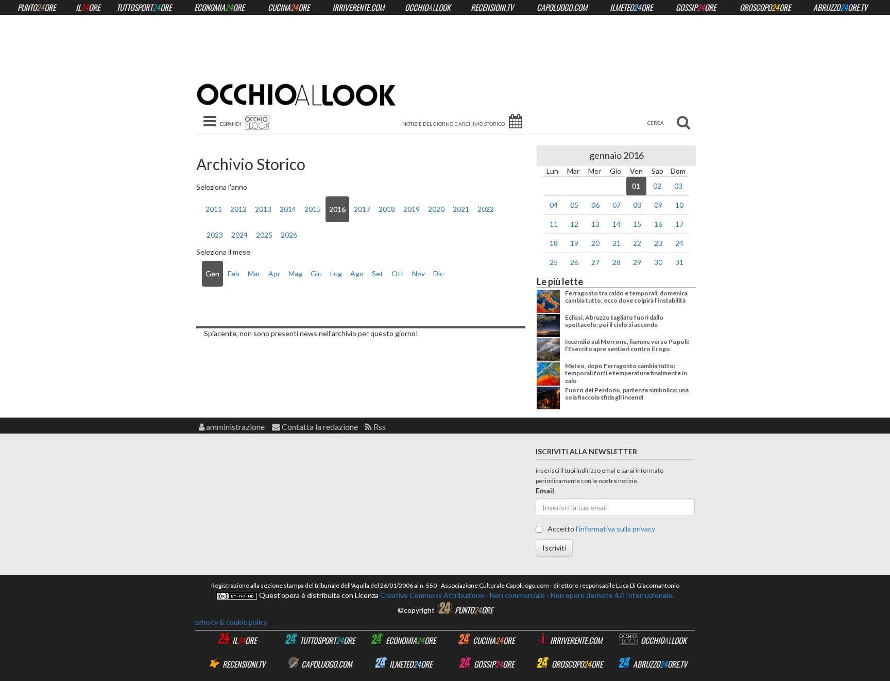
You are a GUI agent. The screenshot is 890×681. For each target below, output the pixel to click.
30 (658, 262)
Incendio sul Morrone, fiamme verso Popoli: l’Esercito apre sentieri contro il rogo (627, 345)
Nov (418, 273)
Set (377, 273)
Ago (357, 273)
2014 (288, 209)
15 (637, 224)
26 (574, 262)
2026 (289, 234)
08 (637, 205)
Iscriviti (554, 547)
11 (554, 224)
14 (616, 224)
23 (658, 243)
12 (574, 224)
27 (595, 262)
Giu (316, 273)
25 (554, 262)
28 (616, 262)
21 (616, 243)
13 (595, 224)
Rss (379, 426)
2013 (263, 209)
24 (679, 243)
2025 (264, 234)
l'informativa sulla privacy (615, 528)
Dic (438, 273)
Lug (336, 273)
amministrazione (234, 426)
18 (554, 243)
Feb (233, 273)
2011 (214, 209)
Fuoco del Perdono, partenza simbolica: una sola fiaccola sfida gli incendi (627, 393)
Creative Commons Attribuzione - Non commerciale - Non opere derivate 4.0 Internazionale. (526, 595)
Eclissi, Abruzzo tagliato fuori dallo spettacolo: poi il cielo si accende (614, 320)
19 (574, 243)
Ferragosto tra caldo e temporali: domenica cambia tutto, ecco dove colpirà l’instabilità (626, 296)
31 (679, 262)
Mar (254, 273)
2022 (485, 209)
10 (679, 205)
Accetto (600, 528)
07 (616, 205)
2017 (362, 209)
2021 (461, 209)
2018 (387, 209)
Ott (397, 273)
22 (637, 243)
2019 (411, 209)
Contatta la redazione (319, 426)
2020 (436, 209)
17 (679, 224)
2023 (215, 234)
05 (574, 205)
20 (595, 243)
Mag (295, 273)
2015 (312, 209)
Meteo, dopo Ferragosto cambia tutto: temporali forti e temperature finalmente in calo (626, 373)
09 (658, 205)
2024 (239, 234)
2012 (238, 209)
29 (637, 262)
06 (595, 205)
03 (678, 185)
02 (657, 185)
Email (545, 490)
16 (658, 224)
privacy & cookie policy (231, 622)
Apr (274, 273)
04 (554, 205)
